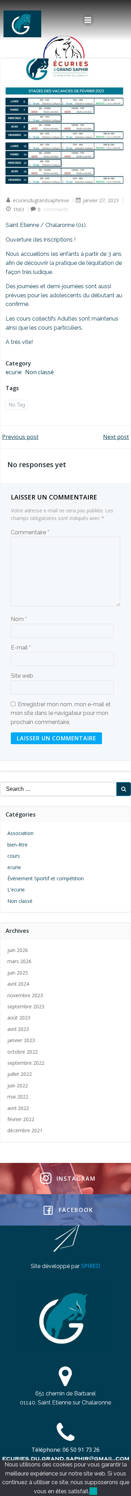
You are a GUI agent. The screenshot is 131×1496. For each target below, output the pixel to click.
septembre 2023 (25, 1006)
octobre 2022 (22, 1051)
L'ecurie (16, 889)
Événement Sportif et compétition (45, 878)
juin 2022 (17, 1085)
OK (93, 1491)
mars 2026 (19, 961)
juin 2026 (17, 950)
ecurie (14, 372)
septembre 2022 (25, 1063)
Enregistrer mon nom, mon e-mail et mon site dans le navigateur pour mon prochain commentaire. (61, 713)
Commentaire (30, 532)
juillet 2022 (19, 1074)
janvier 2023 (21, 1040)
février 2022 (20, 1119)
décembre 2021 (25, 1130)
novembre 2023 (25, 995)
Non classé (39, 372)
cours (13, 855)
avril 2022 (18, 1108)
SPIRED (90, 1266)
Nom (19, 619)
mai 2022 (17, 1096)
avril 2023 (18, 1029)
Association (20, 833)
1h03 (18, 209)
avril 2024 (18, 984)
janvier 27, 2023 (101, 200)
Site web (22, 675)
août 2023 (18, 1017)
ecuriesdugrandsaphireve (41, 200)
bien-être (17, 844)
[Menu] (88, 20)
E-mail (21, 647)
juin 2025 (17, 972)
